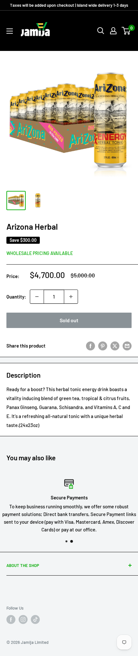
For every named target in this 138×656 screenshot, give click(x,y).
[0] (126, 31)
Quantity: (16, 296)
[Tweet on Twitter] (114, 345)
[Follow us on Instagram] (23, 619)
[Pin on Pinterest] (102, 345)
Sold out (69, 320)
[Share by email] (127, 345)
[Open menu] (9, 31)
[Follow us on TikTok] (35, 619)
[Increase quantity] (71, 296)
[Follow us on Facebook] (10, 619)
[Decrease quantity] (37, 296)
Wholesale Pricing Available (39, 253)
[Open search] (100, 30)
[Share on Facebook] (90, 345)
